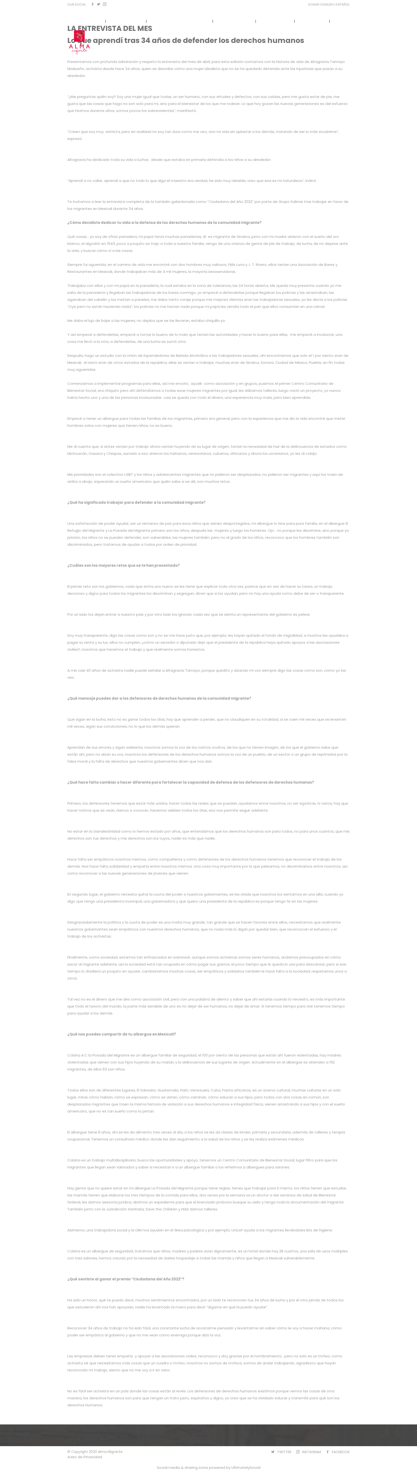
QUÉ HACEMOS (126, 21)
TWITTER (284, 1452)
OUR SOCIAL (76, 4)
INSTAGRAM (311, 1452)
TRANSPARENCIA (234, 21)
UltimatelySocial (245, 1467)
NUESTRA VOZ (275, 21)
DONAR (314, 4)
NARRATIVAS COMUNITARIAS (179, 21)
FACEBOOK (341, 1452)
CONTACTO (312, 21)
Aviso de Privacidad (84, 1456)
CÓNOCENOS (86, 21)
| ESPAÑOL (342, 4)
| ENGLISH (327, 4)
